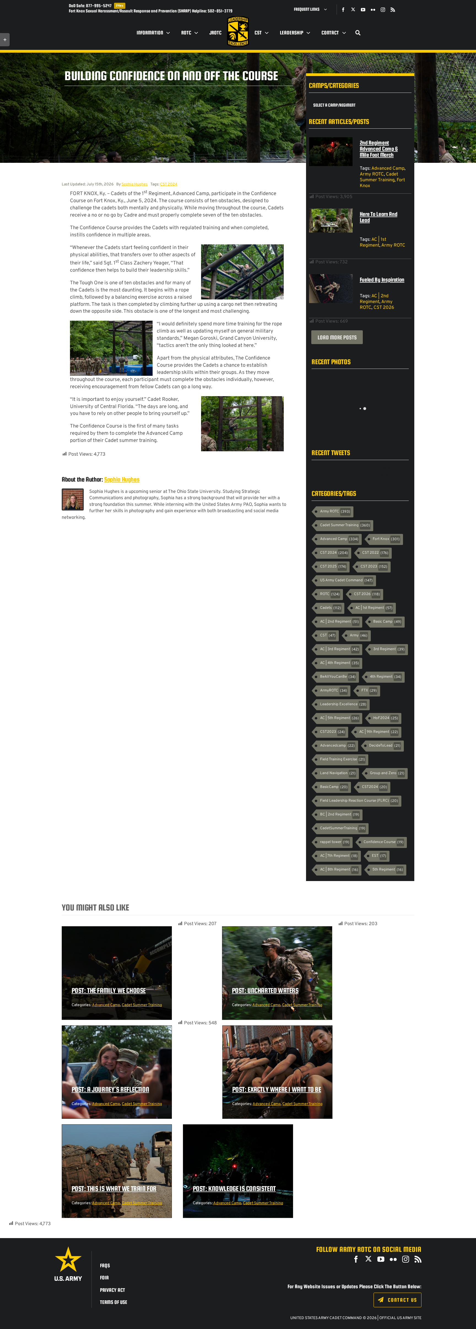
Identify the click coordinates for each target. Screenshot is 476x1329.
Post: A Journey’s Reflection (110, 1089)
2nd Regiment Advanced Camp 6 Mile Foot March (379, 148)
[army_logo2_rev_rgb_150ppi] (68, 1248)
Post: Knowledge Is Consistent (234, 1188)
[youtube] (363, 9)
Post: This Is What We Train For (114, 1188)
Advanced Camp (387, 168)
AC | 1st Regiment (373, 242)
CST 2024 (168, 184)
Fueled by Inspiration (382, 279)
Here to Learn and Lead (378, 217)
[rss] (393, 9)
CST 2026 (384, 307)
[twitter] (353, 9)
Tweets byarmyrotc (392, 472)
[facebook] (343, 9)
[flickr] (373, 9)
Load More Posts (337, 337)
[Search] (358, 33)
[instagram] (383, 9)
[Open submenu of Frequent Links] (327, 9)
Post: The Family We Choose (109, 990)
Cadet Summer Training (379, 177)
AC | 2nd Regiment (374, 299)
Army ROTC (372, 174)
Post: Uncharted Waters (265, 990)
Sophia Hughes (134, 184)
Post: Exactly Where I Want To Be (276, 1089)
